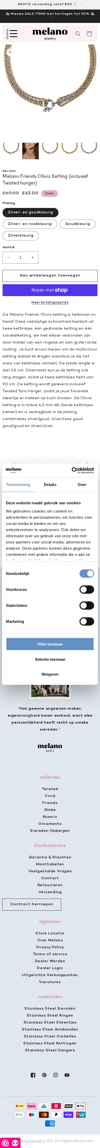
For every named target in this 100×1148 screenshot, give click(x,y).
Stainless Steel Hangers (50, 1050)
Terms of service (50, 954)
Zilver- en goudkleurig (30, 212)
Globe (50, 809)
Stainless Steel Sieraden (49, 1008)
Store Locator (50, 933)
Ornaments (50, 823)
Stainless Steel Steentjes (50, 1022)
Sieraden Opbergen (50, 830)
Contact (50, 878)
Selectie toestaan (50, 659)
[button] (78, 33)
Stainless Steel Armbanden (50, 1029)
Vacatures (50, 982)
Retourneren (50, 885)
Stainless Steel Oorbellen (50, 1036)
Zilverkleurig (21, 235)
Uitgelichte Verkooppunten (50, 975)
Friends (49, 803)
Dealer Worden (50, 961)
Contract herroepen (31, 904)
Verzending (50, 892)
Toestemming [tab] (18, 484)
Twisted (50, 789)
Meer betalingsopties (50, 302)
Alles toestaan (50, 644)
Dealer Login (50, 968)
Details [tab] (50, 484)
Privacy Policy (50, 947)
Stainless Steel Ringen (50, 1015)
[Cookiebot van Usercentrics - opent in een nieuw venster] (72, 470)
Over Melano (50, 940)
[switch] (86, 589)
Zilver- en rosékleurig (30, 224)
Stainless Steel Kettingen (50, 1043)
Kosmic (50, 816)
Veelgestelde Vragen (50, 871)
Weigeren (50, 674)
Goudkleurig (77, 224)
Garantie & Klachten (50, 857)
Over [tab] (82, 484)
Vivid (50, 796)
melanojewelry (32, 1141)
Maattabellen (50, 864)
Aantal (8, 247)
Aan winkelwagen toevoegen (50, 275)
